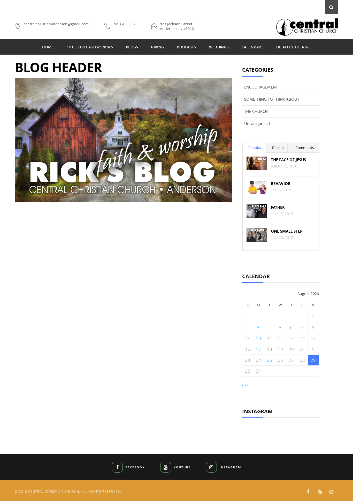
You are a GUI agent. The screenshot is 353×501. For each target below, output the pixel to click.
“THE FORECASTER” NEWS (90, 47)
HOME (47, 47)
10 (258, 338)
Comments (304, 147)
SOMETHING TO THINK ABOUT (271, 99)
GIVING (157, 47)
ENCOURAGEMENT (261, 87)
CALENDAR (251, 47)
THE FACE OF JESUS (288, 160)
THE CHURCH (256, 111)
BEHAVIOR (280, 183)
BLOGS (132, 47)
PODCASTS (186, 47)
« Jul (245, 385)
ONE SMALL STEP (286, 231)
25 (269, 360)
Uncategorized (257, 123)
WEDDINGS (219, 47)
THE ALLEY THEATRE (292, 47)
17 (258, 349)
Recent (278, 147)
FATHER (278, 207)
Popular (255, 147)
